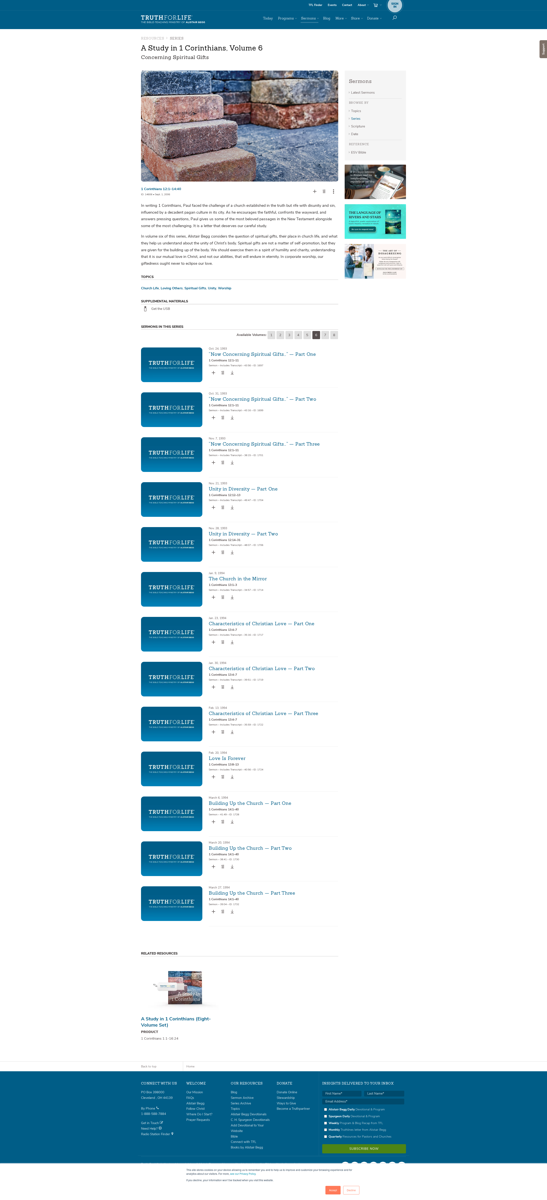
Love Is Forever (227, 758)
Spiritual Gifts (195, 288)
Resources (152, 38)
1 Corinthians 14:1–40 (224, 809)
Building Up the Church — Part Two (250, 848)
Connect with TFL (243, 1142)
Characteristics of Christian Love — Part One (261, 624)
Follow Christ (195, 1109)
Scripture (358, 126)
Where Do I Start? (199, 1114)
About (362, 5)
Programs (286, 18)
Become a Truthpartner (293, 1109)
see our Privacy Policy (243, 1173)
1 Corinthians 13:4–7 (223, 630)
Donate (373, 18)
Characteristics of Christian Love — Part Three (263, 713)
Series (355, 118)
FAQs (190, 1098)
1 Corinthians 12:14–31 (224, 540)
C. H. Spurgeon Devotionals (250, 1120)
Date (354, 134)
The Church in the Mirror (238, 579)
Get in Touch (150, 1123)
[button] (324, 191)
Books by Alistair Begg (247, 1147)
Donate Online (287, 1092)
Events (332, 5)
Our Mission (194, 1092)
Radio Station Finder (156, 1134)
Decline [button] (351, 1190)
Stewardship (286, 1098)
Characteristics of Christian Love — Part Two (262, 669)
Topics (356, 111)
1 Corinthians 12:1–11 (224, 360)
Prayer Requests (198, 1120)
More (339, 18)
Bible (234, 1136)
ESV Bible (358, 152)
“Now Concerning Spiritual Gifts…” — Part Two (262, 399)
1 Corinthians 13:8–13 (224, 765)
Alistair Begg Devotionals (248, 1114)
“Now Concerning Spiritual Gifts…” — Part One (262, 354)
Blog (326, 18)
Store (355, 18)
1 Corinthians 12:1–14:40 (161, 189)
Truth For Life (173, 19)
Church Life (150, 288)
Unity (212, 288)
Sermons (308, 18)
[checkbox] (363, 1123)
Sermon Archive (242, 1098)
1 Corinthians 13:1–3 (223, 585)
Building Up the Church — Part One (250, 803)
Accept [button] (333, 1190)
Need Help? (150, 1128)
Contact (347, 5)
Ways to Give (286, 1103)
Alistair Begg (195, 1103)
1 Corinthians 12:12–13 (224, 495)
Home (190, 1066)
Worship (224, 288)
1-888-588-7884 (153, 1114)
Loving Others (172, 288)
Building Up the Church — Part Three (252, 893)
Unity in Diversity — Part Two (243, 534)
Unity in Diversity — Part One (243, 489)
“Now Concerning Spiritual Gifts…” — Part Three (264, 444)
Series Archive (241, 1103)
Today (268, 18)
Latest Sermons (363, 92)
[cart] (377, 5)
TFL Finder (315, 5)
